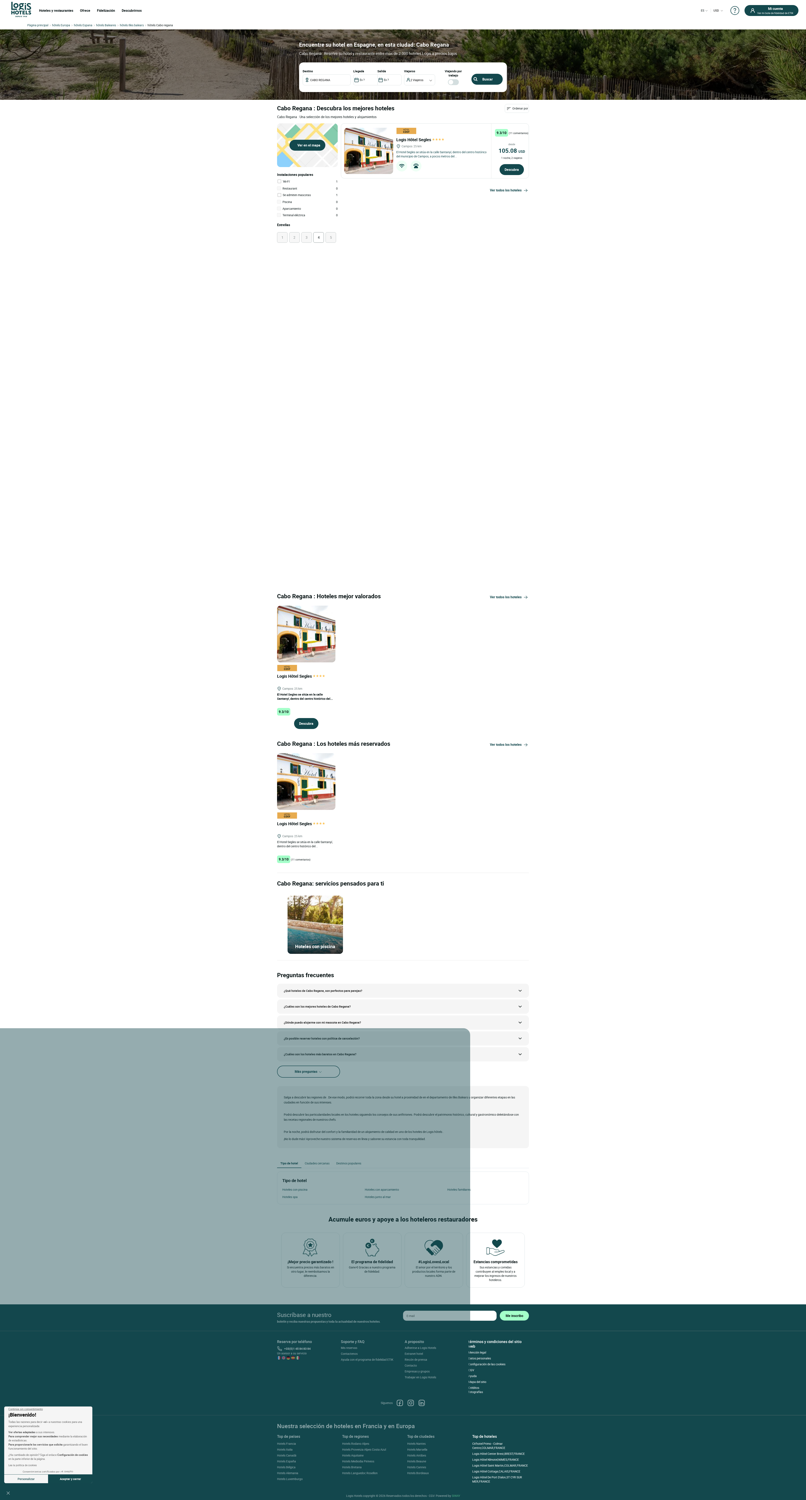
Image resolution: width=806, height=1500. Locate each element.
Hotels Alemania (287, 1473)
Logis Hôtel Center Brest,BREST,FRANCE (498, 1454)
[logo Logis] (21, 9)
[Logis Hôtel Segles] (368, 151)
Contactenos (349, 1354)
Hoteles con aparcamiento (382, 1190)
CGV (471, 1370)
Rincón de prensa (416, 1360)
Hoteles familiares (459, 1190)
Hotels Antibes (416, 1455)
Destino (308, 71)
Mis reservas (349, 1348)
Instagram (411, 1403)
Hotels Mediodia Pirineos (358, 1461)
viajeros (409, 71)
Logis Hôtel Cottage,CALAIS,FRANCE (496, 1471)
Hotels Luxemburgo (290, 1479)
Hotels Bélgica (286, 1467)
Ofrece (85, 10)
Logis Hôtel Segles (414, 139)
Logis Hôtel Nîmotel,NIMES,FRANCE (495, 1460)
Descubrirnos (132, 10)
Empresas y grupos (417, 1371)
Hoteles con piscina (294, 1190)
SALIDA (381, 71)
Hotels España (286, 1461)
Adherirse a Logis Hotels (420, 1348)
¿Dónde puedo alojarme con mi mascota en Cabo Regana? (322, 1022)
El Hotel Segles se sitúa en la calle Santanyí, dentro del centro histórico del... (305, 696)
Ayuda (472, 1376)
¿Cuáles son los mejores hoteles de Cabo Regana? (317, 1006)
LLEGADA (358, 71)
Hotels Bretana (352, 1467)
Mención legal (477, 1352)
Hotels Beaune (416, 1461)
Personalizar (26, 1479)
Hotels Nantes (416, 1444)
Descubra (512, 169)
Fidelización (106, 10)
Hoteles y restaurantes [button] (56, 10)
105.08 (512, 150)
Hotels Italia (285, 1449)
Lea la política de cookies (22, 1465)
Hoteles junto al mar (378, 1197)
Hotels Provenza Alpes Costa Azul (364, 1449)
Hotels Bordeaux (418, 1473)
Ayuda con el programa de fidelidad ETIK (367, 1360)
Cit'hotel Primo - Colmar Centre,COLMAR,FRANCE (488, 1446)
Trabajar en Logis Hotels (420, 1377)
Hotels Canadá (286, 1455)
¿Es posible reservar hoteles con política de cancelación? (322, 1038)
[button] (8, 1493)
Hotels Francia (286, 1444)
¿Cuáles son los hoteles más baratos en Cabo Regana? (320, 1054)
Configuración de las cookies (486, 1364)
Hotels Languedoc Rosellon (360, 1473)
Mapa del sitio (477, 1382)
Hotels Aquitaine (353, 1455)
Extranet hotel (414, 1354)
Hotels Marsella (417, 1449)
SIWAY (456, 1496)
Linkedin (421, 1403)
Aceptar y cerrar (70, 1479)
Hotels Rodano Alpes (355, 1444)
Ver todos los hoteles (506, 190)
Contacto (411, 1365)
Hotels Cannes (416, 1467)
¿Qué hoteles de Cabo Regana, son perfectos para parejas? (323, 991)
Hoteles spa (290, 1197)
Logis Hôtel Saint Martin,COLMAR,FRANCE (500, 1465)
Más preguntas (306, 1071)
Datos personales (479, 1358)
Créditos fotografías (475, 1390)
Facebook (400, 1403)
